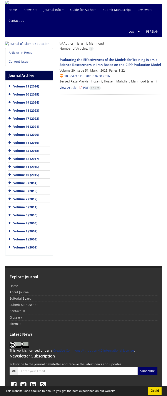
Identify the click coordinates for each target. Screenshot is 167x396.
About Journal (20, 292)
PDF (90, 88)
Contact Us (16, 20)
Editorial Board (20, 298)
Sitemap (16, 324)
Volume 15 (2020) (26, 135)
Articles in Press (20, 52)
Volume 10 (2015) (26, 175)
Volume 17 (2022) (26, 118)
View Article (68, 88)
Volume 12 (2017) (26, 159)
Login (133, 31)
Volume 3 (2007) (25, 231)
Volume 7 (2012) (25, 199)
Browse (29, 10)
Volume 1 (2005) (25, 247)
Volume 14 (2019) (26, 143)
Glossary (16, 317)
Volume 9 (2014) (25, 183)
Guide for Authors (83, 10)
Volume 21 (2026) (26, 86)
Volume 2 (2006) (25, 239)
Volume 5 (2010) (25, 215)
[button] (118, 391)
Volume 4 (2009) (25, 223)
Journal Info (53, 10)
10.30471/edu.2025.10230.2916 (87, 76)
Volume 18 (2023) (26, 110)
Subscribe (147, 371)
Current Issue (18, 61)
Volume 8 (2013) (25, 191)
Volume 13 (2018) (26, 151)
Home (12, 10)
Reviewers (144, 10)
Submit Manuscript (117, 10)
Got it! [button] (155, 390)
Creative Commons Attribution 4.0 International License (93, 350)
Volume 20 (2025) (26, 94)
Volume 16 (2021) (26, 126)
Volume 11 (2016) (26, 167)
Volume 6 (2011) (25, 207)
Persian (152, 31)
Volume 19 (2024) (26, 102)
